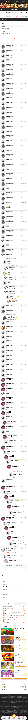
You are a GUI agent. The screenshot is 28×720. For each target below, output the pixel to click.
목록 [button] (25, 569)
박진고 (12, 272)
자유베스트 (21, 16)
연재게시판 (5, 594)
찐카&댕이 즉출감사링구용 (9, 620)
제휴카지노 (7, 12)
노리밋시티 (17, 647)
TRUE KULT (17, 645)
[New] (7, 631)
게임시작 (20, 632)
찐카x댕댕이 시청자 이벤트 (9, 619)
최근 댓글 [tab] (20, 603)
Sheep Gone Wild (19, 662)
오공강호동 (13, 378)
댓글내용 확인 (11, 284)
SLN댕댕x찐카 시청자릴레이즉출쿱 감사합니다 (13, 615)
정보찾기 (23, 1)
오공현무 (11, 59)
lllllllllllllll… (11, 240)
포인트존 (20, 12)
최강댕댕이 (11, 326)
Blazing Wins (18, 654)
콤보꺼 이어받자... (8, 613)
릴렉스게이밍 (17, 638)
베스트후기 (7, 16)
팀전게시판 (5, 591)
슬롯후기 (4, 581)
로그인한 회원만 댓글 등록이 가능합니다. (14, 565)
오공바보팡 (13, 548)
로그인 (12, 1)
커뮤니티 (14, 12)
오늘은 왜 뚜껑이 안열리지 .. (9, 617)
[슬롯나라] (14, 5)
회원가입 (18, 1)
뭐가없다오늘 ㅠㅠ (7, 622)
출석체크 (4, 597)
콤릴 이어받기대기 (8, 608)
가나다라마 (7, 26)
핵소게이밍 (17, 672)
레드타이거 (17, 663)
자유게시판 (14, 16)
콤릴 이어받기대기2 (8, 606)
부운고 (16, 655)
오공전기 (12, 45)
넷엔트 (16, 630)
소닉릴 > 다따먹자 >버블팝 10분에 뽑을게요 (12, 612)
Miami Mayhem (18, 671)
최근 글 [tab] (7, 603)
